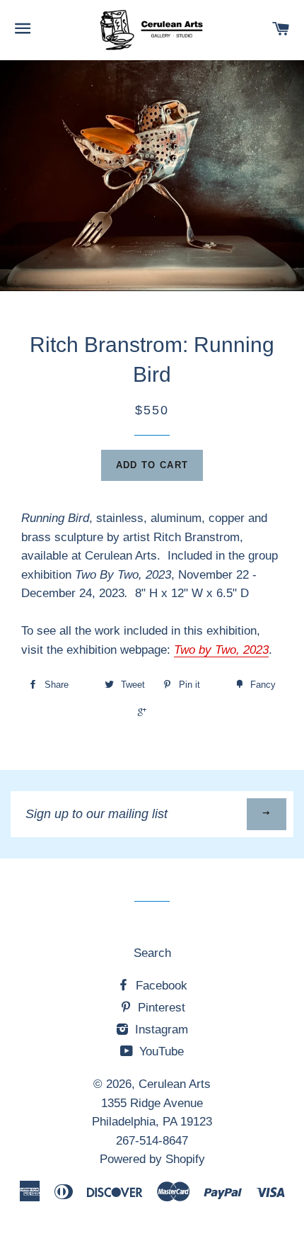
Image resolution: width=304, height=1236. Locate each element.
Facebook (159, 985)
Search (152, 953)
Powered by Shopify (152, 1159)
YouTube (160, 1051)
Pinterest (159, 1007)
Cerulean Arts (175, 1084)
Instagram (159, 1029)
